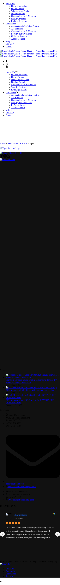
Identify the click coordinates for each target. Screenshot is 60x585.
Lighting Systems (19, 21)
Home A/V (10, 3)
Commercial (11, 23)
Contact (9, 46)
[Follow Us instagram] (5, 157)
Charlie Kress (20, 515)
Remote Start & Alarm (17, 143)
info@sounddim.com (15, 484)
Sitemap (9, 576)
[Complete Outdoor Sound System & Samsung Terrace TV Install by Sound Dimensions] (33, 377)
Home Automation (19, 6)
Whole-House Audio (20, 11)
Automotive (11, 571)
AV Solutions (17, 29)
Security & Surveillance (21, 34)
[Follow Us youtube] (8, 157)
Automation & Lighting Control (25, 26)
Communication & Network (23, 16)
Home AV (10, 568)
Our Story (10, 44)
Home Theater (17, 8)
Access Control (18, 39)
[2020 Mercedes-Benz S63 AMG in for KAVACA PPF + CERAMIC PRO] (33, 397)
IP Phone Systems (19, 36)
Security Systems (18, 18)
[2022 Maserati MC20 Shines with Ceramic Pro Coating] (31, 387)
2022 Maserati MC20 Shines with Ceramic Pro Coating (30, 390)
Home (2, 143)
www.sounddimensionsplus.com (22, 486)
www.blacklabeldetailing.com (21, 500)
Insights (9, 41)
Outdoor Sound (18, 13)
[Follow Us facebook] (1, 157)
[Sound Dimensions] (28, 53)
